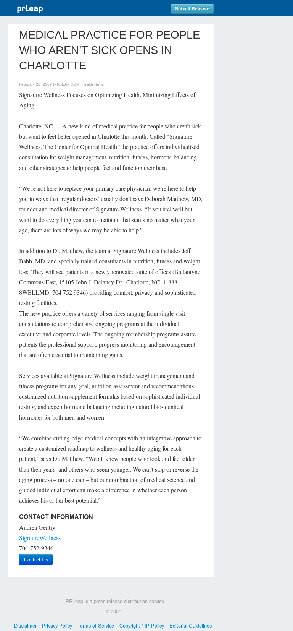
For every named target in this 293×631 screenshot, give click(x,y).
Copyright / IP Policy (141, 625)
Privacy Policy (57, 625)
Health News (93, 84)
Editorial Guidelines (190, 625)
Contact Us (36, 559)
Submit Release (192, 8)
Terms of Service (95, 625)
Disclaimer (25, 625)
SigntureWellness (40, 538)
